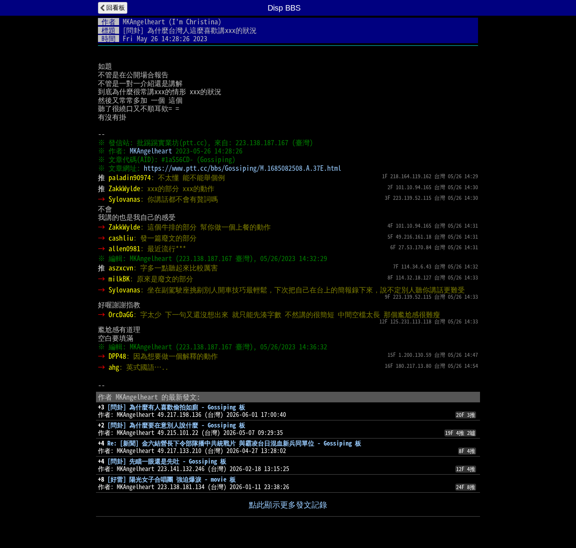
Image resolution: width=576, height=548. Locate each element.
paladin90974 (130, 177)
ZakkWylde (124, 188)
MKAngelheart (144, 21)
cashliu (121, 237)
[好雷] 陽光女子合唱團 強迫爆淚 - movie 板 (171, 479)
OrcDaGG (121, 314)
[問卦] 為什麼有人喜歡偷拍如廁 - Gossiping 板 (176, 407)
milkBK (119, 278)
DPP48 (117, 356)
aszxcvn (121, 267)
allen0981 (124, 248)
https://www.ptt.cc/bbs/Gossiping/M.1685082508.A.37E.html (242, 168)
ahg (114, 367)
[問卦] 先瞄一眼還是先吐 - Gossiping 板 (166, 461)
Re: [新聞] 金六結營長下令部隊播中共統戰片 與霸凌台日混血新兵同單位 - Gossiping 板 (234, 443)
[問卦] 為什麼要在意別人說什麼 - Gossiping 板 (176, 425)
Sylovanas (124, 199)
